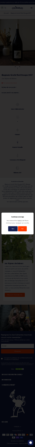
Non (13, 229)
